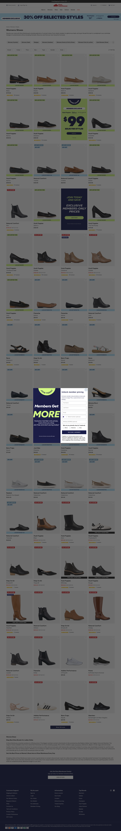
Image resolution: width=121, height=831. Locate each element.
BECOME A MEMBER (74, 432)
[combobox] (64, 416)
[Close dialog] (86, 390)
